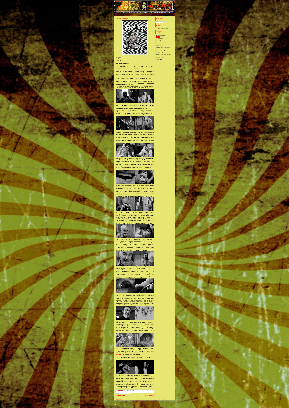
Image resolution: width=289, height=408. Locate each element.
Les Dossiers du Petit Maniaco (162, 49)
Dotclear (139, 399)
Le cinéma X (158, 40)
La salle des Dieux (160, 52)
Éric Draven (120, 390)
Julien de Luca (152, 399)
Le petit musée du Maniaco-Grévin (163, 50)
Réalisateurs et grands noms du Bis (163, 56)
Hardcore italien (159, 38)
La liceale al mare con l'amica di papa (145, 395)
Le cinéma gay (159, 42)
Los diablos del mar (121, 395)
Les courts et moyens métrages (162, 43)
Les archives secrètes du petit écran (163, 54)
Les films (122, 392)
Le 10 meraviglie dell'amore (162, 28)
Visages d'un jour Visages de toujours (164, 47)
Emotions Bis (159, 59)
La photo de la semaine (161, 35)
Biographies (158, 45)
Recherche (159, 19)
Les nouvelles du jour (160, 57)
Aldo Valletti (129, 352)
